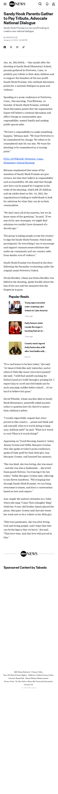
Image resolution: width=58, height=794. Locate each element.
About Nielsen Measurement (36, 678)
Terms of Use (9, 681)
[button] (5, 4)
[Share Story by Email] (17, 47)
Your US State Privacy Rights (15, 675)
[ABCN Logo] (17, 4)
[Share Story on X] (11, 47)
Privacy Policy (37, 672)
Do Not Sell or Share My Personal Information (34, 681)
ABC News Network (22, 672)
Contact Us (28, 684)
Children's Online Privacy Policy (41, 675)
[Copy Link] (23, 47)
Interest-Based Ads (16, 678)
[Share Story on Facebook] (5, 47)
